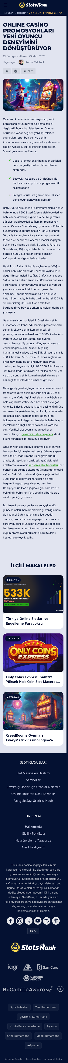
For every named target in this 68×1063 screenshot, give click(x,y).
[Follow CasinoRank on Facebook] (10, 921)
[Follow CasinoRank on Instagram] (19, 921)
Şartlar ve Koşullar (14, 1058)
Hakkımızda (33, 827)
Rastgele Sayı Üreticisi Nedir (33, 801)
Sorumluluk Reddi (53, 1058)
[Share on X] (7, 71)
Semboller (33, 780)
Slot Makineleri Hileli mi (33, 773)
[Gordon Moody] (33, 978)
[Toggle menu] (5, 5)
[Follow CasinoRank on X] (28, 921)
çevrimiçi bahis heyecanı (37, 434)
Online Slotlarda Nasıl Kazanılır (33, 794)
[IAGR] (13, 967)
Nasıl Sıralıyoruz (33, 847)
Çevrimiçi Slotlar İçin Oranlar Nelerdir (33, 787)
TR (31, 931)
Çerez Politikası (33, 1058)
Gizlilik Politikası (33, 833)
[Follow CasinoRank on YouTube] (38, 921)
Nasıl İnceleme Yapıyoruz (33, 840)
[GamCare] (47, 967)
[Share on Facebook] (16, 71)
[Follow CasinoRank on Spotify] (47, 921)
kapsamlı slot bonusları (43, 465)
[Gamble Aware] (28, 989)
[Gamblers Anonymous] (27, 967)
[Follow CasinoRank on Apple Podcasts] (56, 921)
